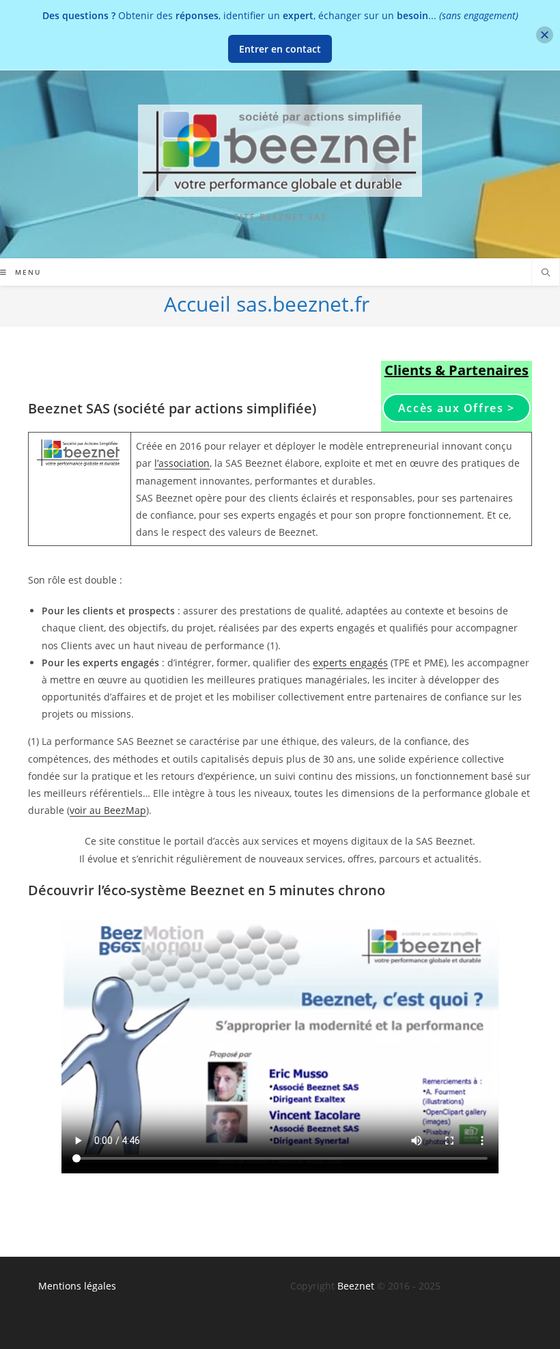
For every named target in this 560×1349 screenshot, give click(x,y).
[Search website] (545, 273)
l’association (182, 463)
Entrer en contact (280, 48)
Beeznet (355, 1285)
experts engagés (350, 662)
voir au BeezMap (108, 810)
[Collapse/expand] (544, 35)
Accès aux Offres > (456, 407)
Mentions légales (77, 1285)
